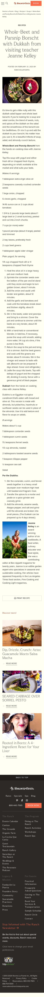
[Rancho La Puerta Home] (22, 3)
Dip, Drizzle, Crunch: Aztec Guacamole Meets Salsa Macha (21, 654)
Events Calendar (10, 822)
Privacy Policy (21, 978)
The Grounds (8, 829)
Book (36, 3)
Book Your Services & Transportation (32, 904)
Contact (29, 919)
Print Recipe (23, 598)
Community (7, 896)
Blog (33, 796)
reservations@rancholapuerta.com (15, 986)
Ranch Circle (31, 915)
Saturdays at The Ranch (8, 855)
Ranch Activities (33, 828)
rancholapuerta (22, 70)
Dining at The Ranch (31, 823)
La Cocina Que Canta (9, 838)
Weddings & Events (8, 862)
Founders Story (10, 892)
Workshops (30, 832)
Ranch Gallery (9, 850)
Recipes (22, 25)
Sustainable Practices (8, 900)
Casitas (6, 825)
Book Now (33, 805)
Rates (8, 796)
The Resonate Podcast (9, 869)
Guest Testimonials (8, 845)
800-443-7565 (15, 805)
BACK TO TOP (22, 777)
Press (5, 910)
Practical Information (30, 882)
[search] (7, 3)
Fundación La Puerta (8, 886)
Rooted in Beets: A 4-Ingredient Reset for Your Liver (20, 747)
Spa (26, 796)
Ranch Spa (30, 836)
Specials (18, 796)
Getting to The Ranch (32, 896)
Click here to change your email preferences (17, 948)
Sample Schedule (33, 911)
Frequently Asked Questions (33, 889)
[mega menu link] (2, 3)
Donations (7, 906)
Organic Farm (9, 833)
